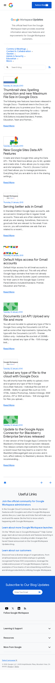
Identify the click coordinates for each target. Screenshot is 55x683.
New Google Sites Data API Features (22, 152)
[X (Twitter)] (13, 608)
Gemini (10, 54)
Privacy (10, 667)
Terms (17, 667)
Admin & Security (15, 56)
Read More (8, 126)
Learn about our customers (16, 550)
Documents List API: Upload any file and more (26, 318)
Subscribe (41, 5)
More (10, 61)
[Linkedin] (19, 608)
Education (12, 59)
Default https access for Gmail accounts (25, 261)
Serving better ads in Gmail (23, 207)
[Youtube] (7, 608)
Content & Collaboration (19, 51)
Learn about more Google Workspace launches (27, 527)
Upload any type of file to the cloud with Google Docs (24, 374)
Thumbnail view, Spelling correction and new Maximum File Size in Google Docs (25, 93)
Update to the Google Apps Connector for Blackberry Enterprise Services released (24, 432)
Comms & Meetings (17, 49)
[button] (27, 628)
